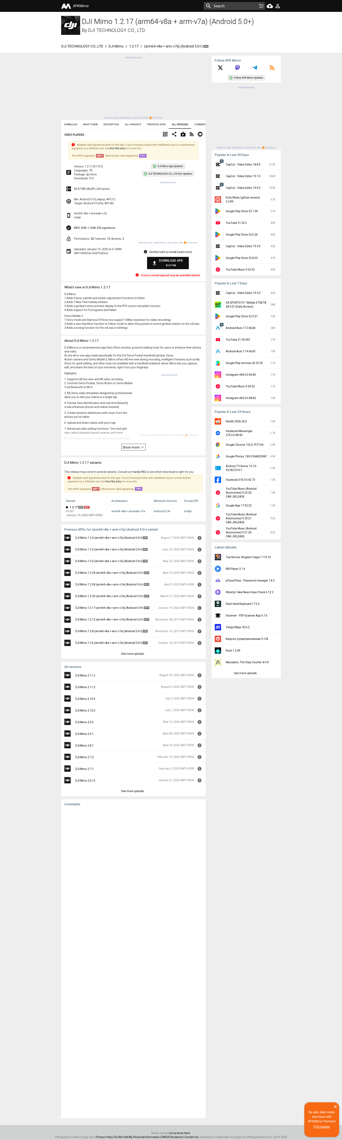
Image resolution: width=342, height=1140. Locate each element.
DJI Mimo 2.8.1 (84, 745)
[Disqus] (133, 962)
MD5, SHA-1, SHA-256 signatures (94, 227)
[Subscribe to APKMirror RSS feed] (272, 69)
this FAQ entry (117, 148)
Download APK (171, 263)
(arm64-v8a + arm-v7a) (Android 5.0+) (173, 46)
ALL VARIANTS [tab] (133, 124)
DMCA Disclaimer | (173, 1137)
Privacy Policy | (105, 1137)
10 (108, 238)
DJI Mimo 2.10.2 (85, 710)
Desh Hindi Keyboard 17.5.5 (242, 603)
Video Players (74, 134)
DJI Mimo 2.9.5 (84, 722)
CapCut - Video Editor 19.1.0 (243, 176)
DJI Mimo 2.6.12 (85, 780)
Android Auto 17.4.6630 (240, 351)
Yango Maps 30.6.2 (238, 627)
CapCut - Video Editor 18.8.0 (243, 164)
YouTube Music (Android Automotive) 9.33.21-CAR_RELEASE (241, 518)
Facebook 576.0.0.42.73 (240, 479)
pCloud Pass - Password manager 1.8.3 (250, 580)
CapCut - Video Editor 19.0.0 (243, 187)
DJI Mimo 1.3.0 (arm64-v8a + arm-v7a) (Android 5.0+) (108, 561)
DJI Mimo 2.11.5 (85, 675)
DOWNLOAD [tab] (70, 124)
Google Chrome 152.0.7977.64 (244, 444)
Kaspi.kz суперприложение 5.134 (247, 638)
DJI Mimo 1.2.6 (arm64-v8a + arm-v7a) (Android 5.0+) (108, 642)
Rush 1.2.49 (233, 650)
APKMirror (81, 6)
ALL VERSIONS (180, 124)
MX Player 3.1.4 (235, 568)
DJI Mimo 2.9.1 (84, 733)
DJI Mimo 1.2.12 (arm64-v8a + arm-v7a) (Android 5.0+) (109, 619)
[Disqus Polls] (133, 859)
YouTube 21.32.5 (236, 222)
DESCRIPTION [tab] (111, 124)
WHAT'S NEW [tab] (90, 124)
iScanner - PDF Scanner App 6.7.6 (246, 615)
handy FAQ (139, 471)
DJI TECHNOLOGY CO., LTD (116, 30)
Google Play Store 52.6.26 (242, 234)
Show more (131, 447)
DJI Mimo (116, 46)
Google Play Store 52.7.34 (242, 211)
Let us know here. (180, 1133)
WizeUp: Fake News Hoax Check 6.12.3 (249, 592)
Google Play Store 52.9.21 (242, 316)
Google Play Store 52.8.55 (242, 257)
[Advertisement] (133, 87)
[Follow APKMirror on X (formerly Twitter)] (220, 69)
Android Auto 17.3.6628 (240, 328)
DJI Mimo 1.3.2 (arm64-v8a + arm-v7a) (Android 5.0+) (108, 549)
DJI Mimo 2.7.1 (84, 768)
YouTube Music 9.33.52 (240, 269)
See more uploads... (133, 653)
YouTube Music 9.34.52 (240, 386)
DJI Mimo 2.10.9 (85, 698)
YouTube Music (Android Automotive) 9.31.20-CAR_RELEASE (241, 532)
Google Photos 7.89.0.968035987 (246, 456)
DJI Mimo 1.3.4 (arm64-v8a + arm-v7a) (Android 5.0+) (108, 537)
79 (90, 170)
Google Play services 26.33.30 (244, 363)
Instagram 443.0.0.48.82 (241, 398)
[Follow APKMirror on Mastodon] (237, 69)
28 (92, 238)
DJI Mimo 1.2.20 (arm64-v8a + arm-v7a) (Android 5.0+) (109, 596)
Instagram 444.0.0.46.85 (241, 374)
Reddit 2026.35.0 (236, 421)
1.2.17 (134, 46)
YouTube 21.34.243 (238, 339)
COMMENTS (200, 124)
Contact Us (191, 1137)
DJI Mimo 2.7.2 (84, 757)
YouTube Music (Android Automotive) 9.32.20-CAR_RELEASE (241, 492)
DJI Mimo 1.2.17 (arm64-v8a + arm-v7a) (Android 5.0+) (109, 607)
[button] (165, 135)
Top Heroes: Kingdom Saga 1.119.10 (248, 557)
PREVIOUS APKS (156, 124)
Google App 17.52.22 (239, 505)
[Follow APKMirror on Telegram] (255, 69)
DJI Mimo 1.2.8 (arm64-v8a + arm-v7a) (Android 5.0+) (108, 631)
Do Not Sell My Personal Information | (138, 1137)
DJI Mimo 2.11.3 (85, 687)
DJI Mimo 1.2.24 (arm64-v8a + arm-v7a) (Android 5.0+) (109, 572)
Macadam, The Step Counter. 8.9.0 (247, 662)
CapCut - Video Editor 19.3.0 (243, 246)
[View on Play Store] (183, 135)
